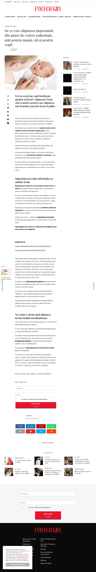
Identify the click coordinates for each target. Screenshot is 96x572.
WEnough (43, 560)
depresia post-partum (34, 281)
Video (14, 26)
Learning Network (45, 557)
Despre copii (9, 26)
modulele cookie (21, 559)
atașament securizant (45, 217)
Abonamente (8, 2)
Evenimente (33, 2)
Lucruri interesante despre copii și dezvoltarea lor (33, 246)
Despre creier (19, 458)
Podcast (40, 2)
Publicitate (17, 2)
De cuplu (47, 457)
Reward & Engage (45, 563)
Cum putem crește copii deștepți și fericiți (30, 250)
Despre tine (48, 468)
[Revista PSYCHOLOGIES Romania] (48, 8)
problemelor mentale (23, 341)
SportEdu (43, 549)
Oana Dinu (14, 49)
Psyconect (25, 2)
